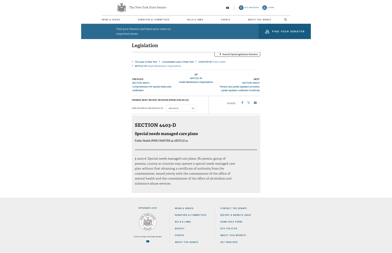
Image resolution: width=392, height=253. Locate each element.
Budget (180, 229)
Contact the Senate (233, 208)
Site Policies (228, 229)
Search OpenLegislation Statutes (240, 54)
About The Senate (259, 20)
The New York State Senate (147, 7)
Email (255, 103)
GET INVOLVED (229, 242)
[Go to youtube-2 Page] (148, 241)
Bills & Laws (195, 20)
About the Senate (186, 242)
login (271, 8)
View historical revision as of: (148, 108)
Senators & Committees (153, 20)
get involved (251, 8)
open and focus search (285, 20)
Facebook (242, 103)
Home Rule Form (231, 222)
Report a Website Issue (235, 215)
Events (225, 20)
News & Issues (111, 20)
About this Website (233, 235)
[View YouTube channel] (227, 7)
